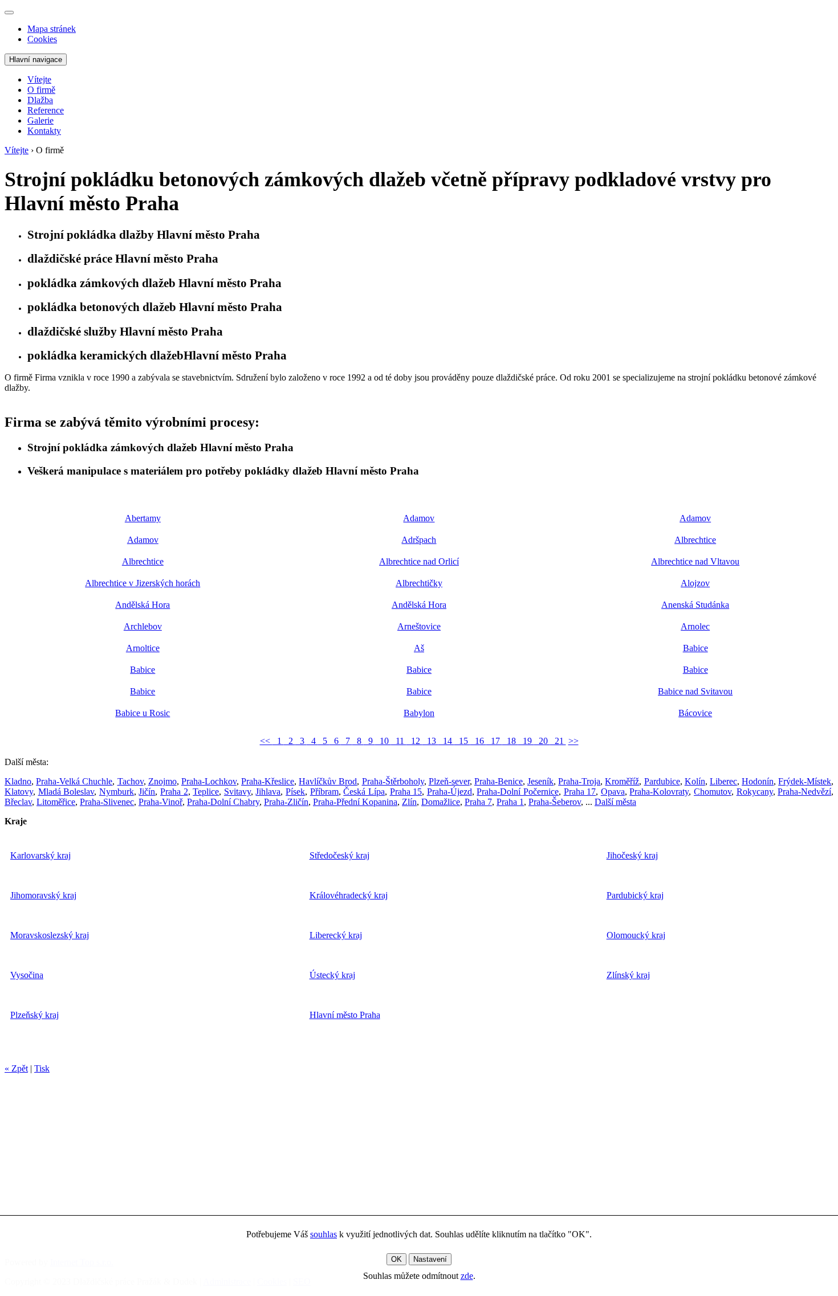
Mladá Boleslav (66, 791)
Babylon (419, 713)
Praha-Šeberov (554, 802)
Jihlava (267, 791)
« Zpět (16, 1068)
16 (478, 741)
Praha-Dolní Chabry (223, 802)
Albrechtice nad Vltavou (695, 561)
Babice (695, 648)
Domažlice (440, 802)
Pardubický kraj (635, 895)
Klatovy (19, 791)
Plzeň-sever (449, 781)
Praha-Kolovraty (659, 791)
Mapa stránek (51, 29)
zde (467, 1276)
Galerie (40, 120)
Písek (295, 791)
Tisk (42, 1068)
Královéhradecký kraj (349, 895)
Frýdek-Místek (804, 781)
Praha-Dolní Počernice (518, 791)
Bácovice (695, 713)
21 (558, 741)
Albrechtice (695, 540)
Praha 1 (510, 802)
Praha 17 (580, 791)
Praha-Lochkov (209, 781)
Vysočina (26, 975)
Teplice (206, 791)
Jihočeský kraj (632, 855)
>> (573, 741)
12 (414, 741)
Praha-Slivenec (107, 802)
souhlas (323, 1234)
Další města (615, 802)
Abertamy (143, 518)
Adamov (418, 518)
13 (430, 741)
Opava (613, 791)
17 (494, 741)
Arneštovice (419, 626)
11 (398, 741)
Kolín (695, 781)
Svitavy (237, 791)
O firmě (41, 90)
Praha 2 (174, 791)
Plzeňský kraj (34, 1015)
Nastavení (430, 1259)
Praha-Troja (579, 781)
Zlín (409, 802)
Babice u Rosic (142, 713)
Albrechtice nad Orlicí (419, 561)
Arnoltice (143, 648)
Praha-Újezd (449, 791)
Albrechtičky (419, 583)
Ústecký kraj (332, 975)
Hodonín (758, 781)
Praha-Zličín (286, 802)
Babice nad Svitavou (695, 691)
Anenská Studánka (695, 605)
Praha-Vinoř (160, 802)
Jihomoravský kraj (43, 895)
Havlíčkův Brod (328, 781)
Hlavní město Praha (345, 1015)
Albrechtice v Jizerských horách (142, 583)
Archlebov (143, 626)
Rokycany (755, 791)
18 (510, 741)
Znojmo (162, 781)
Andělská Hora (142, 605)
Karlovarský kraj (40, 855)
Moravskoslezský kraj (49, 935)
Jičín (147, 791)
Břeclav (18, 802)
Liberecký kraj (336, 935)
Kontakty (44, 131)
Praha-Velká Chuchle (74, 781)
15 (462, 741)
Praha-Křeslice (267, 781)
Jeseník (540, 781)
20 (542, 741)
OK (396, 1259)
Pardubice (662, 781)
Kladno (18, 781)
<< (266, 741)
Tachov (130, 781)
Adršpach (418, 540)
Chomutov (712, 791)
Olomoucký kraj (636, 935)
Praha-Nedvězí (804, 791)
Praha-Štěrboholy (393, 781)
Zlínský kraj (628, 975)
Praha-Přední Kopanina (355, 802)
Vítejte (39, 79)
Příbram (324, 791)
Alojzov (695, 583)
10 (383, 741)
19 (526, 741)
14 (446, 741)
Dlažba (40, 100)
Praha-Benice (498, 781)
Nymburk (116, 791)
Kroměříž (622, 781)
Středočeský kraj (339, 855)
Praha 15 (406, 791)
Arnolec (695, 626)
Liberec (723, 781)
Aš (419, 648)
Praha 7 (478, 802)
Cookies (42, 39)
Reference (45, 110)
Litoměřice (55, 802)
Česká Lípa (364, 791)
